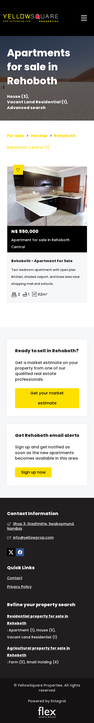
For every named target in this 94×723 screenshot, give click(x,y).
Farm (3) (17, 662)
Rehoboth (64, 136)
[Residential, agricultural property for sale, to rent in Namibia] (30, 18)
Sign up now (33, 472)
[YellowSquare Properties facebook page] (20, 552)
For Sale (15, 136)
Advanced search (26, 108)
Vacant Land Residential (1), (37, 102)
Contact (14, 578)
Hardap (39, 136)
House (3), (18, 96)
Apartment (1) (22, 630)
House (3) (45, 630)
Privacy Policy (19, 586)
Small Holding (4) (43, 662)
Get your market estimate (47, 398)
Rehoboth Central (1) (28, 147)
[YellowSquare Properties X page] (11, 552)
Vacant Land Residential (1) (32, 637)
